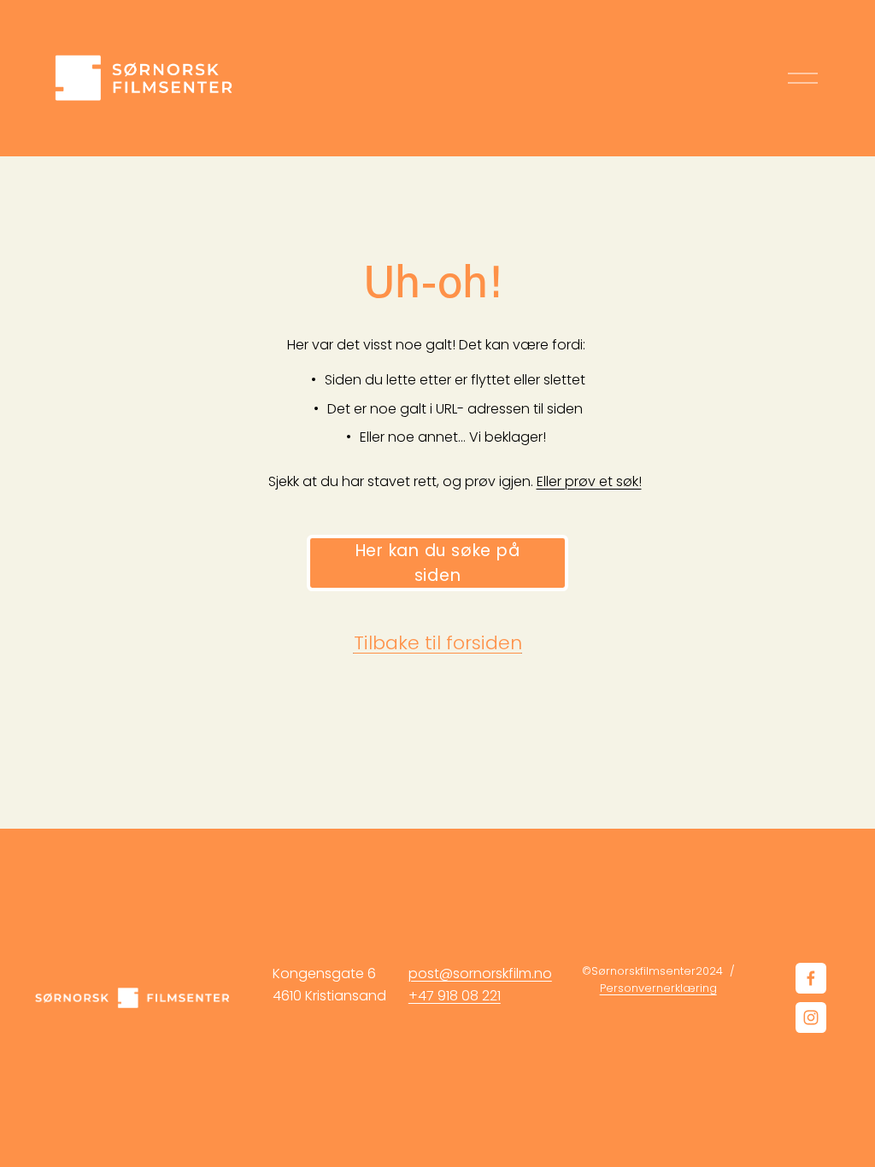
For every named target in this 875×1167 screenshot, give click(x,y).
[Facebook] (811, 978)
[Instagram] (811, 1017)
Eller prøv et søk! (589, 481)
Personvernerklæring (658, 988)
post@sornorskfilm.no (480, 973)
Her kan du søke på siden (437, 563)
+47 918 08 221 (454, 996)
